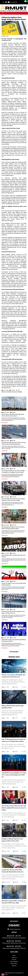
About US (14, 959)
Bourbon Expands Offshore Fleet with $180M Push (14, 948)
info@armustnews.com (15, 929)
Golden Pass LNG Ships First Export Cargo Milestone (14, 938)
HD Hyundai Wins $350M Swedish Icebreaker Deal (14, 943)
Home (14, 955)
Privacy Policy (14, 963)
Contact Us (14, 957)
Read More (5, 422)
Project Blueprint (14, 961)
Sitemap (14, 965)
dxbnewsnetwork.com (10, 972)
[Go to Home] (2, 974)
